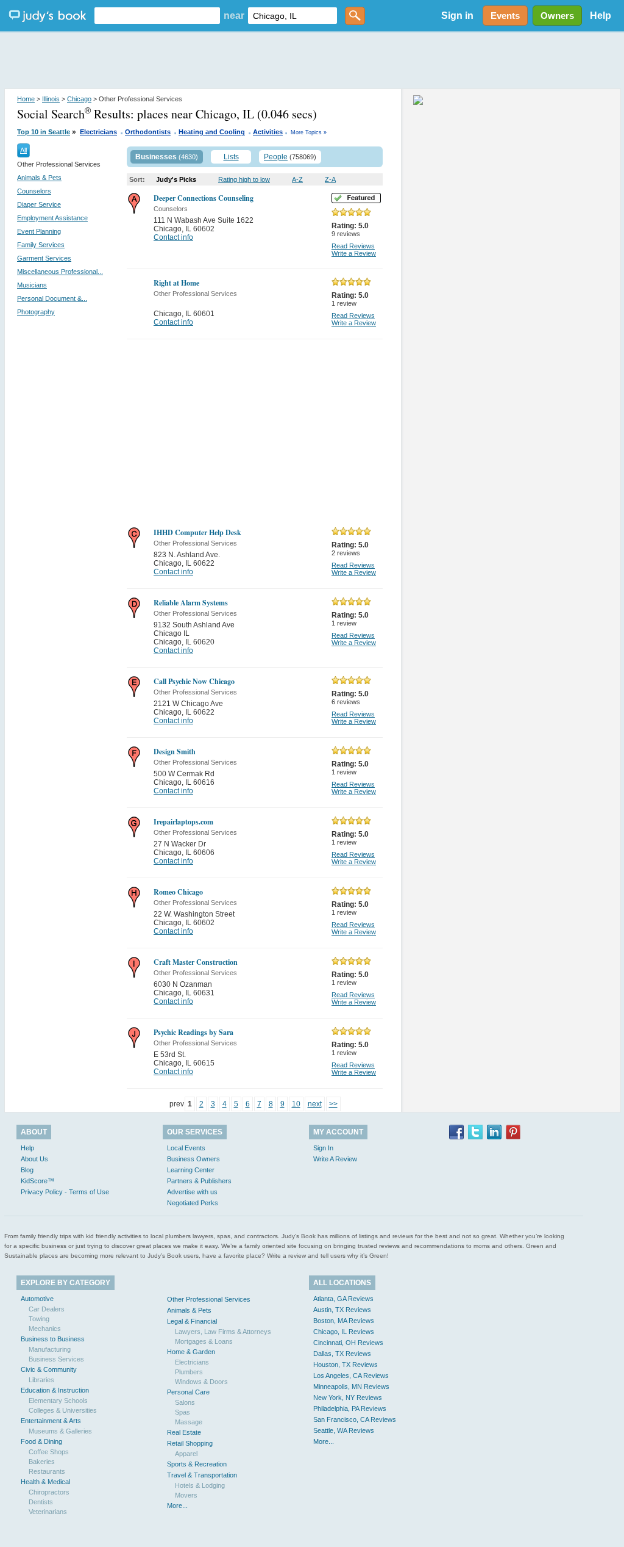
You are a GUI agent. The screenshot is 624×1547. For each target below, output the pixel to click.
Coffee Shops (49, 1451)
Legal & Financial (192, 1321)
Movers (186, 1495)
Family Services (41, 244)
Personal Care (188, 1392)
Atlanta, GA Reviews (343, 1298)
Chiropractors (49, 1492)
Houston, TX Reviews (345, 1364)
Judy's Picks (176, 179)
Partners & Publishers (199, 1181)
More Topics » (309, 132)
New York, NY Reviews (347, 1397)
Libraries (41, 1379)
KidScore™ (37, 1181)
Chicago (79, 99)
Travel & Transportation (202, 1475)
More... (177, 1505)
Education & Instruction (55, 1390)
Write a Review (354, 253)
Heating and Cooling (212, 131)
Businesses (156, 157)
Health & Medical (45, 1481)
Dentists (41, 1502)
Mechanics (45, 1328)
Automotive (37, 1298)
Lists (231, 157)
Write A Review (335, 1159)
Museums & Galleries (60, 1431)
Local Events (186, 1148)
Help (600, 15)
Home (26, 99)
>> (333, 1104)
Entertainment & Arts (51, 1420)
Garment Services (44, 258)
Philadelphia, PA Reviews (349, 1408)
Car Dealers (47, 1309)
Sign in (457, 15)
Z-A (330, 179)
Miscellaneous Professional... (60, 271)
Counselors (34, 191)
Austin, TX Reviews (342, 1309)
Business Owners (193, 1159)
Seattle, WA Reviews (343, 1430)
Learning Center (190, 1170)
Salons (185, 1402)
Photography (36, 312)
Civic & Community (49, 1369)
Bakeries (42, 1461)
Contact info (173, 237)
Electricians (98, 131)
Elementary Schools (58, 1400)
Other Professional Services (208, 1299)
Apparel (186, 1453)
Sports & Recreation (197, 1464)
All (23, 150)
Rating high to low (244, 179)
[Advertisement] (312, 61)
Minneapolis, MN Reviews (351, 1386)
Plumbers (189, 1372)
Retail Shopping (190, 1443)
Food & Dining (41, 1441)
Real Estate (184, 1432)
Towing (39, 1318)
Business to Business (53, 1339)
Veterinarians (48, 1511)
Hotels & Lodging (200, 1485)
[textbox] (157, 15)
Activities (268, 131)
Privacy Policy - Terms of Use (65, 1191)
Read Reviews (353, 246)
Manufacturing (50, 1349)
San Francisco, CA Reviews (354, 1419)
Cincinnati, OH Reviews (348, 1342)
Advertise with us (192, 1191)
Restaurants (47, 1471)
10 (296, 1104)
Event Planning (39, 231)
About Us (34, 1159)
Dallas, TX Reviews (342, 1353)
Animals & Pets (39, 177)
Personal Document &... (52, 298)
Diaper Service (39, 204)
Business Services (56, 1359)
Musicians (32, 285)
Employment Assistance (52, 218)
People (276, 157)
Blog (27, 1170)
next (315, 1104)
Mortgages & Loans (204, 1341)
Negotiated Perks (192, 1202)
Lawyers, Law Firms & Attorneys (223, 1331)
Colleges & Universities (63, 1410)
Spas (182, 1412)
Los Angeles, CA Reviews (351, 1375)
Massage (188, 1422)
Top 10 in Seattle (43, 131)
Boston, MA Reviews (343, 1320)
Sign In (323, 1148)
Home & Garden (191, 1351)
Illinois (51, 99)
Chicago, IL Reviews (343, 1331)
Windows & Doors (201, 1381)
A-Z (297, 179)
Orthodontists (148, 131)
